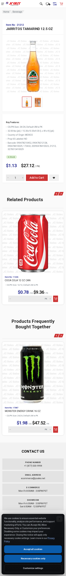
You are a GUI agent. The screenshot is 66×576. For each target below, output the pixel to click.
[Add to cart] (55, 299)
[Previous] (56, 193)
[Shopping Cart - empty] (61, 4)
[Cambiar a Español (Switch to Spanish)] (54, 4)
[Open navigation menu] (2, 4)
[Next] (61, 193)
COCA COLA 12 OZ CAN (17, 280)
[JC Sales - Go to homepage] (13, 4)
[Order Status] (48, 4)
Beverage (17, 12)
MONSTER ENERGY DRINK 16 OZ (23, 411)
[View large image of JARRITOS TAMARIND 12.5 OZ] (33, 65)
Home (6, 12)
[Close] (59, 519)
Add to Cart (37, 177)
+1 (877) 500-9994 (33, 466)
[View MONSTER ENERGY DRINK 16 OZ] (33, 373)
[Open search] (41, 4)
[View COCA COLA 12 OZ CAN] (33, 242)
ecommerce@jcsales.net (33, 478)
